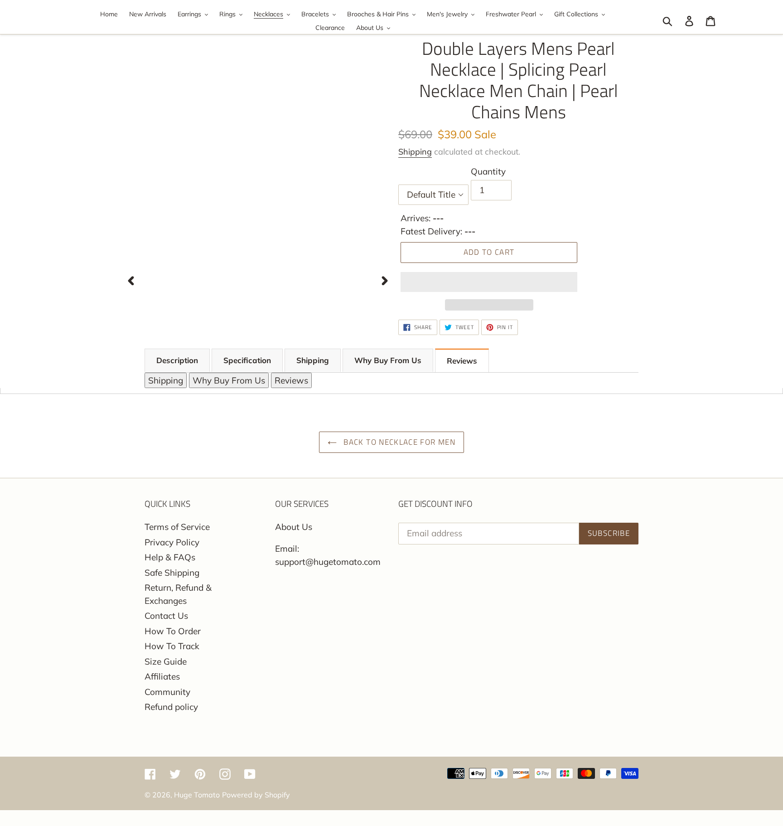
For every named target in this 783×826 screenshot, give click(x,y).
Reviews (462, 360)
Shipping (415, 151)
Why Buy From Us (387, 360)
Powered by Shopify (256, 794)
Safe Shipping (172, 572)
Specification (247, 360)
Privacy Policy (172, 542)
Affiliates (162, 676)
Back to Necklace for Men (398, 442)
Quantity (488, 171)
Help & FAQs (170, 557)
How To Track (172, 646)
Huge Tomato (197, 794)
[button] (489, 282)
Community (167, 691)
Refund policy (171, 706)
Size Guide (166, 661)
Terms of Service (177, 526)
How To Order (173, 631)
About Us (293, 526)
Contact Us (166, 615)
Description (177, 360)
